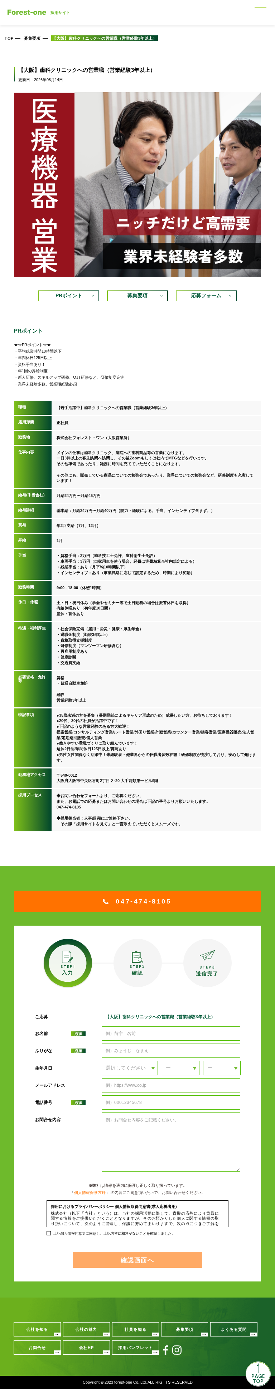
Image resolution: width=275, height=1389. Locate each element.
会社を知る (37, 1329)
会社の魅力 (86, 1329)
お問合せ (37, 1347)
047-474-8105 (143, 901)
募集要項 (32, 38)
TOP (9, 38)
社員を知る (135, 1329)
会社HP (86, 1347)
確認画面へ (137, 1260)
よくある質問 (234, 1329)
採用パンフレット (135, 1347)
